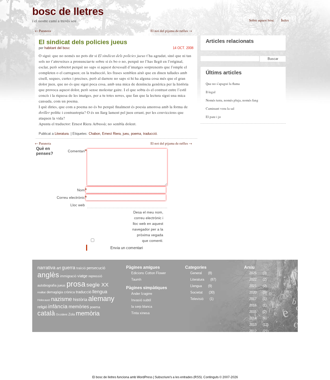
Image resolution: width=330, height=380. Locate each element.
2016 (253, 305)
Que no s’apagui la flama (223, 83)
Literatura (62, 134)
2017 (253, 299)
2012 (253, 331)
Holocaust (43, 300)
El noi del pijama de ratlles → (171, 31)
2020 (253, 292)
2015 (253, 312)
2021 (253, 286)
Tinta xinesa (140, 313)
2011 (252, 337)
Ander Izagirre (141, 294)
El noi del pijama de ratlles (171, 143)
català (46, 313)
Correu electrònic (71, 197)
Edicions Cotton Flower (148, 273)
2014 (253, 318)
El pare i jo (213, 116)
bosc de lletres (68, 11)
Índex (285, 20)
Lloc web (77, 205)
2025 (253, 273)
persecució (96, 268)
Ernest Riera (111, 134)
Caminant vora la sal (220, 108)
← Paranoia (43, 31)
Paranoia (43, 143)
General (196, 273)
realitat (41, 292)
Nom (81, 190)
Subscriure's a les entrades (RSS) (178, 377)
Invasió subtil (141, 300)
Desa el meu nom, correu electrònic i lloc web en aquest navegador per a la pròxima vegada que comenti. (147, 226)
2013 (253, 325)
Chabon (94, 134)
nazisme (61, 299)
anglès (48, 275)
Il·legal (211, 92)
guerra (68, 267)
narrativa (46, 267)
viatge (82, 276)
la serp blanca (141, 306)
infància (58, 306)
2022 (253, 279)
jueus (61, 285)
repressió (95, 276)
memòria (88, 313)
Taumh (136, 279)
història (80, 299)
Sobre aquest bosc (261, 20)
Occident (61, 314)
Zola (71, 314)
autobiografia (46, 285)
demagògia (55, 292)
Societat (196, 292)
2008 (253, 357)
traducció (150, 134)
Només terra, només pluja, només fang (232, 100)
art (58, 268)
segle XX (97, 285)
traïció (81, 268)
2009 (253, 350)
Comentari (76, 151)
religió (42, 307)
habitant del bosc (57, 48)
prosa (76, 284)
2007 (253, 363)
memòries (79, 306)
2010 (253, 344)
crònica (69, 292)
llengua (99, 291)
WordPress (145, 377)
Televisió (196, 299)
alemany (101, 299)
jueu (126, 134)
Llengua (196, 286)
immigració (68, 276)
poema (136, 134)
